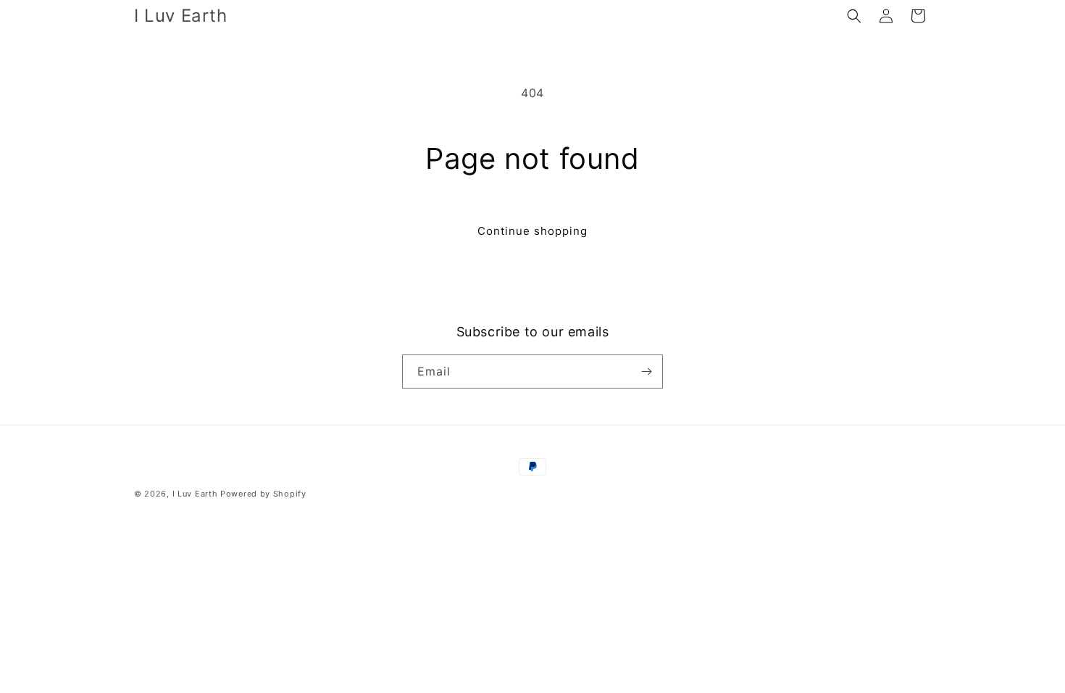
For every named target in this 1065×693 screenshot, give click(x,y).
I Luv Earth (195, 494)
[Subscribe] (646, 371)
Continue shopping (532, 231)
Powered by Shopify (263, 494)
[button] (854, 16)
